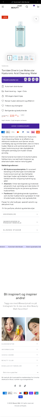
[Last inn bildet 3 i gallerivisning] (20, 57)
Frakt (12, 120)
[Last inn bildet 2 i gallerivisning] (15, 57)
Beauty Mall (16, 403)
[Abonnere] (38, 372)
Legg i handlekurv (20, 126)
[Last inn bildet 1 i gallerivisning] (9, 57)
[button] (27, 7)
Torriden (5, 66)
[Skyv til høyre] (37, 2)
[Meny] (3, 7)
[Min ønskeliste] (32, 7)
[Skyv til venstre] (3, 2)
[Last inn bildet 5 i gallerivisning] (31, 57)
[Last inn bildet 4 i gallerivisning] (26, 57)
